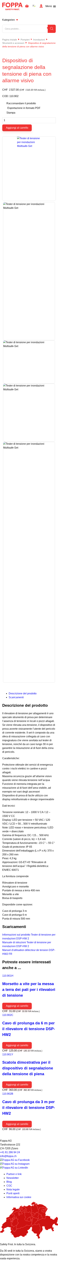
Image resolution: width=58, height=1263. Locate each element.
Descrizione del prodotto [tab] (23, 693)
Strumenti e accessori (13, 43)
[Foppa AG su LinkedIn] (14, 1167)
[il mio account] (41, 6)
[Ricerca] (52, 29)
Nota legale (13, 1189)
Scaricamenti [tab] (16, 697)
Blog (9, 1181)
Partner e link (14, 1174)
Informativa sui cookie (18, 1197)
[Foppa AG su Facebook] (15, 1160)
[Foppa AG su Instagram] (14, 1163)
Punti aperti (12, 1193)
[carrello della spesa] (27, 6)
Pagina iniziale (9, 39)
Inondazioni (39, 39)
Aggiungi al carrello (17, 127)
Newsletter (12, 1178)
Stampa (10, 112)
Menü (48, 6)
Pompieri (25, 39)
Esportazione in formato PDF (23, 108)
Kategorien (8, 19)
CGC (9, 1185)
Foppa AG (12, 6)
